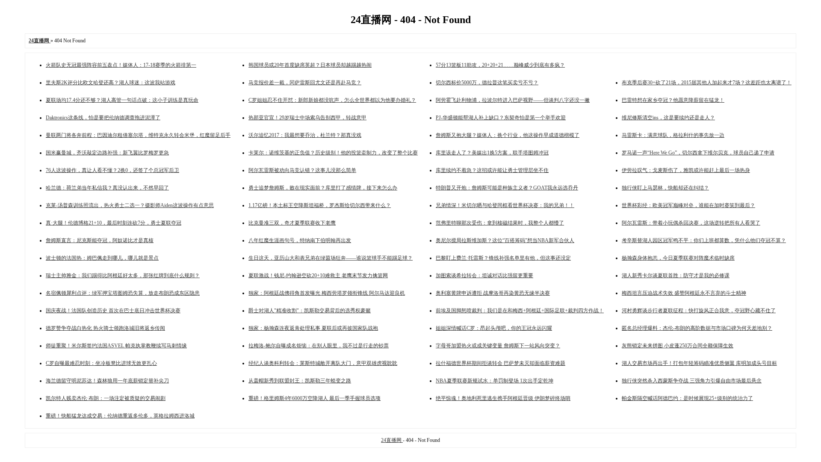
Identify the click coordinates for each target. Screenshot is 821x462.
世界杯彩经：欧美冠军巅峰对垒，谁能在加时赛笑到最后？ (688, 205)
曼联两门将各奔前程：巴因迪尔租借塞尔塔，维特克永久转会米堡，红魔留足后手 (138, 135)
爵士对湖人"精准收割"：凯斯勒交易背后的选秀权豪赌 (309, 311)
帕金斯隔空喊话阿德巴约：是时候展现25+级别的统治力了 (687, 398)
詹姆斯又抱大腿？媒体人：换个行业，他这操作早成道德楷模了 (507, 135)
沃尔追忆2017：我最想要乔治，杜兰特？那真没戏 (304, 135)
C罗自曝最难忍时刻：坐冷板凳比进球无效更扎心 (101, 363)
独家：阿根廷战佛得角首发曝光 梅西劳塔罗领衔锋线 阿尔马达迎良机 (326, 293)
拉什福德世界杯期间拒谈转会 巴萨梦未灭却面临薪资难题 (500, 363)
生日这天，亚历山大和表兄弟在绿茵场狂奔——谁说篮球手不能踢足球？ (330, 258)
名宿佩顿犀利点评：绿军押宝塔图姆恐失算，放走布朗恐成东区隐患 (123, 293)
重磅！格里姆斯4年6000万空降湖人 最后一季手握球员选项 (314, 398)
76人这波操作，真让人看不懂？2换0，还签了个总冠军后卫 (112, 170)
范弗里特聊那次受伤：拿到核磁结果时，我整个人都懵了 (500, 223)
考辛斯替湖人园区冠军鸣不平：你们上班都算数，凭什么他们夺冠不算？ (704, 240)
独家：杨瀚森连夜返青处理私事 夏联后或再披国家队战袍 (313, 328)
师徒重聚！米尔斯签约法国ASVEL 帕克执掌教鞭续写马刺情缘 (116, 346)
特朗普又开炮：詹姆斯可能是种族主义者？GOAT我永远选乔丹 (507, 188)
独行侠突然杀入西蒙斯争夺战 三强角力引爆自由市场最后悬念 (692, 381)
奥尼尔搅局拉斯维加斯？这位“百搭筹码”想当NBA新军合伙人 (505, 240)
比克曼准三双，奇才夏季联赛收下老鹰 (292, 223)
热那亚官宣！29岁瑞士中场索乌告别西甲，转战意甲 (307, 118)
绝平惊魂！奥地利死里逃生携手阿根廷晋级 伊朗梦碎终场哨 (503, 398)
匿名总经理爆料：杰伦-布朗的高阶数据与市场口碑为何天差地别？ (697, 328)
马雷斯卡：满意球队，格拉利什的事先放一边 (673, 135)
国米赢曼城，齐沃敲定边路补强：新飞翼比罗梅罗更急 (107, 153)
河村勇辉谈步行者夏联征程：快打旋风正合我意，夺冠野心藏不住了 (699, 311)
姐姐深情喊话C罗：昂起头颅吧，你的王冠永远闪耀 (494, 328)
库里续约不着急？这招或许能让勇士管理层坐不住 (492, 170)
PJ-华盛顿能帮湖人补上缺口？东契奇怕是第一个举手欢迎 (501, 118)
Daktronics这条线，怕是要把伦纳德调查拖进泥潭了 (103, 118)
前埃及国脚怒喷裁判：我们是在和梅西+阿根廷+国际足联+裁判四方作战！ (520, 311)
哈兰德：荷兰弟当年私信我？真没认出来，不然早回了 (107, 188)
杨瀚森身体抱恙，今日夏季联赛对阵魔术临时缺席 (678, 258)
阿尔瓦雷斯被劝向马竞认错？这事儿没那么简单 (302, 170)
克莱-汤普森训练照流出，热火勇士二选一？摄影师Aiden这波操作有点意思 (130, 205)
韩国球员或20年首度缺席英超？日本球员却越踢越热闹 (310, 65)
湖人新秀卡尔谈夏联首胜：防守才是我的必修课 (675, 275)
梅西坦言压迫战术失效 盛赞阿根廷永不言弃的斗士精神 (684, 293)
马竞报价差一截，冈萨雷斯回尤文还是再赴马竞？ (304, 83)
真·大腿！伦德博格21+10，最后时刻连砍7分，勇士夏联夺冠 (113, 223)
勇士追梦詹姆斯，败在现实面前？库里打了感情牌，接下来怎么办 (322, 188)
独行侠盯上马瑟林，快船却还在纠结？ (665, 188)
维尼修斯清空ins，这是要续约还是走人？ (668, 118)
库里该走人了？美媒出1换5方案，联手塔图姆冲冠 (492, 153)
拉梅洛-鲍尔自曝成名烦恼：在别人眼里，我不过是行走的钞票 (318, 346)
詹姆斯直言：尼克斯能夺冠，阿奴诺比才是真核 (100, 240)
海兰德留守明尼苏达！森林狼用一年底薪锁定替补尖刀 (107, 381)
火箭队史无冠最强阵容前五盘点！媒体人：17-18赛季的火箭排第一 (121, 65)
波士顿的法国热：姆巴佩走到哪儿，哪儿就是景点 (102, 258)
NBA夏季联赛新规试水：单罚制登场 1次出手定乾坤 (494, 381)
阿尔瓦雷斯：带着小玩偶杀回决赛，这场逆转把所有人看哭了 (691, 223)
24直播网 (392, 440)
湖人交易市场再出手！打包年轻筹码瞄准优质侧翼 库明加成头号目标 (699, 363)
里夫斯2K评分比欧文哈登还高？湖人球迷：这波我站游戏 (110, 83)
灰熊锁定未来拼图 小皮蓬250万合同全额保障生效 (677, 346)
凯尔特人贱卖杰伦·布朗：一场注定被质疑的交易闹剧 (105, 398)
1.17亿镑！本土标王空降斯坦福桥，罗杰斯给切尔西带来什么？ (319, 205)
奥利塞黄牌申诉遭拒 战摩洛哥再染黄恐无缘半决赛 (493, 293)
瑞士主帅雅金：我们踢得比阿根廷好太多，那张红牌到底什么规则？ (123, 275)
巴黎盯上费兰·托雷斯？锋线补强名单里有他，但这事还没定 (503, 258)
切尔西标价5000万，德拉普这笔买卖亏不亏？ (487, 83)
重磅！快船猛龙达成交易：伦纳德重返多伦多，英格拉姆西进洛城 (120, 416)
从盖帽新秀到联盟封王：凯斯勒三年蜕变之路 (299, 381)
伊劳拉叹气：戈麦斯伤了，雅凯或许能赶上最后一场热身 (686, 170)
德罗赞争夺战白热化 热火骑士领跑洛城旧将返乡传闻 (105, 328)
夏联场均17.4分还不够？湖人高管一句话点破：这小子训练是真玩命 (122, 100)
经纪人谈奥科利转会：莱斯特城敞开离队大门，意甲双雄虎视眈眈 (322, 363)
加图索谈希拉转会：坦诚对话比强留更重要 (484, 275)
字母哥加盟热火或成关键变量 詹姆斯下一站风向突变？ (498, 346)
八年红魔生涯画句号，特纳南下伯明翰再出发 (299, 240)
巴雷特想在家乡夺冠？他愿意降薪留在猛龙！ (673, 100)
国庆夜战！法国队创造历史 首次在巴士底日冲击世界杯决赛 (113, 311)
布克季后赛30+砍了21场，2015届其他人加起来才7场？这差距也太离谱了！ (706, 83)
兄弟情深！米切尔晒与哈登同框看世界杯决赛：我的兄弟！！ (505, 205)
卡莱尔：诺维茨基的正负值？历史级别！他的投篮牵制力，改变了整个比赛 (333, 153)
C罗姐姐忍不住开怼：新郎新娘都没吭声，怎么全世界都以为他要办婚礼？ (332, 100)
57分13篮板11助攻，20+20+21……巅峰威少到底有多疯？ (500, 65)
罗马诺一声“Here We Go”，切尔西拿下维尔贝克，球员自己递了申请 (698, 153)
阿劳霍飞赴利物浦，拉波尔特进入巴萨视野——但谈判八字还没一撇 (513, 100)
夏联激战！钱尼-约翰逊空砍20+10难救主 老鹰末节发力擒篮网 (318, 275)
